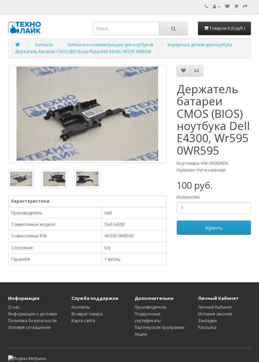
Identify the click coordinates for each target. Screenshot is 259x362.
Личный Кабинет (215, 307)
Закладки (207, 321)
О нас (14, 307)
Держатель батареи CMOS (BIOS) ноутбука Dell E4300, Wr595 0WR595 (83, 51)
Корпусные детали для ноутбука (200, 45)
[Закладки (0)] (227, 6)
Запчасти (43, 45)
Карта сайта (83, 321)
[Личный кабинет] (217, 6)
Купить (214, 227)
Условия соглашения (29, 327)
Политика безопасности (32, 321)
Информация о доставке (32, 314)
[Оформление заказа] (245, 6)
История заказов (215, 314)
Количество (188, 197)
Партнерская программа (159, 327)
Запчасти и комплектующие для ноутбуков (110, 45)
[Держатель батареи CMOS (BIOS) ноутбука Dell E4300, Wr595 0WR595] (87, 114)
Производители (150, 307)
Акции (141, 334)
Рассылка (207, 327)
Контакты (80, 307)
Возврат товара (87, 314)
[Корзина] (236, 6)
